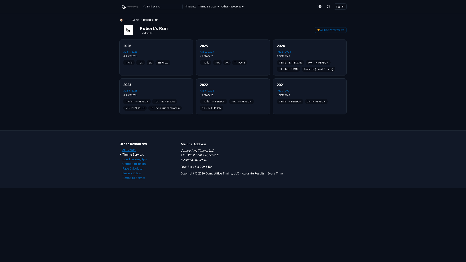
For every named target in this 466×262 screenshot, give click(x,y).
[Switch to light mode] (328, 6)
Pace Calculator (133, 168)
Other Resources (231, 6)
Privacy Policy (131, 173)
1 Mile (129, 62)
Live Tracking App (134, 159)
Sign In (340, 6)
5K (150, 62)
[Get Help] (320, 6)
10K (140, 62)
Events (135, 19)
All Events (190, 6)
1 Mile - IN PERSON (290, 62)
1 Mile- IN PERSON (290, 101)
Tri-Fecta (163, 62)
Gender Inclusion (134, 164)
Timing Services (207, 6)
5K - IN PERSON (288, 69)
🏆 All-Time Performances (330, 29)
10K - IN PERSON (318, 62)
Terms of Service (133, 178)
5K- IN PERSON (316, 101)
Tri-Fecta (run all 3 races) (318, 69)
